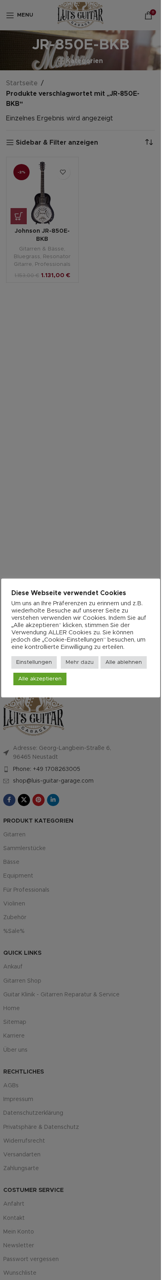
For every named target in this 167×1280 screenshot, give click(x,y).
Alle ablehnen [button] (123, 662)
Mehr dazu (80, 662)
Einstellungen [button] (34, 662)
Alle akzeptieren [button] (40, 679)
